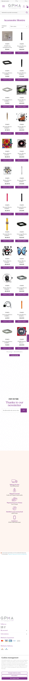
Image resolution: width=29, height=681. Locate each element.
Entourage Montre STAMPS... (7, 73)
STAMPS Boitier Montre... (22, 342)
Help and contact (5, 1)
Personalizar (14, 675)
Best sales (19, 26)
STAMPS (7, 70)
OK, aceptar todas (14, 678)
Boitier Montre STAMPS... (22, 100)
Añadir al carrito (7, 52)
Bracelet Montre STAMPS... (21, 47)
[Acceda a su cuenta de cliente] (24, 6)
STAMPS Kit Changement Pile (7, 47)
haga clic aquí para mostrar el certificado (17, 554)
